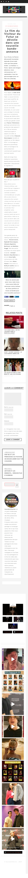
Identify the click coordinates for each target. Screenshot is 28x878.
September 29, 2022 (10, 355)
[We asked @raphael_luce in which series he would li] (13, 726)
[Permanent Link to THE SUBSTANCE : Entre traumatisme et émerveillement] (14, 328)
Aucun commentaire (11, 28)
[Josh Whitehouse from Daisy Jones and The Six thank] (13, 659)
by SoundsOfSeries (12, 26)
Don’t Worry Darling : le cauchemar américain (13, 352)
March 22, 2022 (8, 376)
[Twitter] (2, 1)
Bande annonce (9, 300)
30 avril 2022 (12, 24)
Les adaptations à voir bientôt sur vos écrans (12, 373)
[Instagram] (7, 1)
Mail (8, 414)
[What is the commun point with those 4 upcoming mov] (13, 749)
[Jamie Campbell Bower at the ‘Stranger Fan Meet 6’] (13, 839)
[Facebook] (4, 1)
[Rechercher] (17, 485)
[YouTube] (9, 1)
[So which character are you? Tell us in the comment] (13, 771)
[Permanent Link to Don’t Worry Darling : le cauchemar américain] (14, 350)
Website (6, 421)
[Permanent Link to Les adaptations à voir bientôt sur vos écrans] (14, 371)
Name (8, 407)
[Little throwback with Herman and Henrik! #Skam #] (13, 816)
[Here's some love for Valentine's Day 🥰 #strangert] (13, 704)
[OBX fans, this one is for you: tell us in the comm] (13, 681)
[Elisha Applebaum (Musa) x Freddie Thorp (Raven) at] (13, 794)
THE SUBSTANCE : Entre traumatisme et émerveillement (12, 331)
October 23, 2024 (9, 334)
